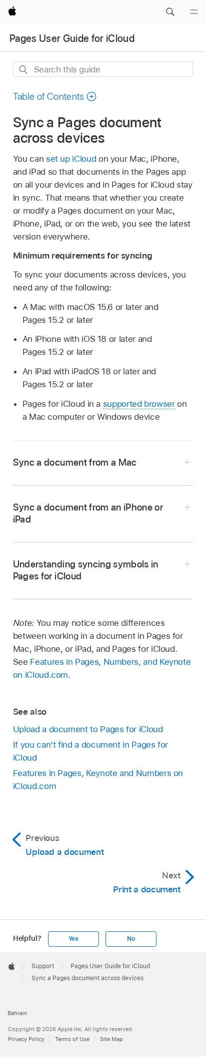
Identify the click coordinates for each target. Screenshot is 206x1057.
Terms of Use (72, 1039)
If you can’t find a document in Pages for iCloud (90, 751)
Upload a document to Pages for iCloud (88, 729)
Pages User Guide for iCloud (72, 38)
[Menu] (194, 12)
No (131, 938)
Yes (73, 938)
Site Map (111, 1039)
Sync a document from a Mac (75, 462)
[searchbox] (103, 69)
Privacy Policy (26, 1039)
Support (43, 966)
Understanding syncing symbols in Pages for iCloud (85, 570)
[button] (170, 12)
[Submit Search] (23, 69)
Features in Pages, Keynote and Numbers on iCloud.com (98, 779)
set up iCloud (71, 159)
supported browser (139, 404)
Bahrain (17, 1013)
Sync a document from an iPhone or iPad (88, 513)
